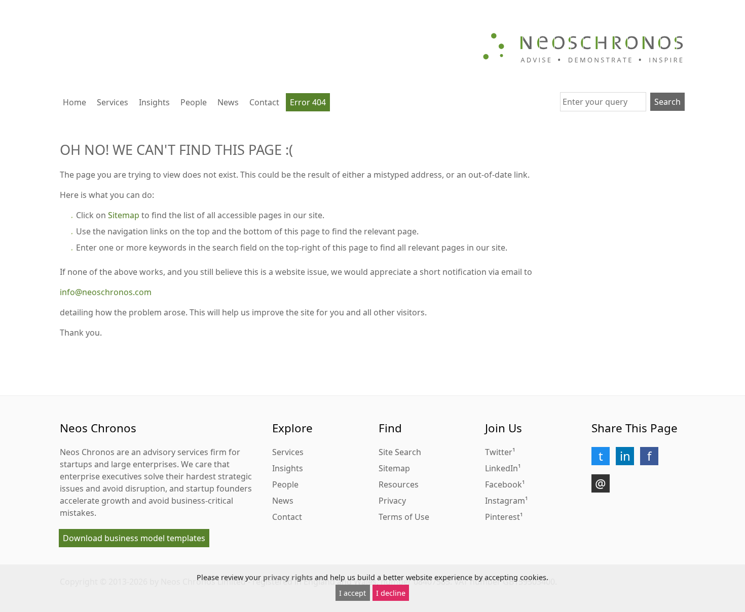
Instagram (505, 500)
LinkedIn (501, 468)
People (193, 102)
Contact (264, 102)
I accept (352, 593)
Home (74, 102)
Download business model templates (134, 538)
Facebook (503, 484)
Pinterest (502, 516)
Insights (154, 102)
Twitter (498, 452)
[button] (600, 456)
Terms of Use (404, 516)
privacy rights (288, 577)
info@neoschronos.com (106, 292)
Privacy (392, 500)
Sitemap (123, 215)
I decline (390, 593)
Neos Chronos (87, 452)
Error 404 (308, 102)
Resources (399, 484)
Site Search (400, 452)
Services (112, 102)
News (228, 102)
